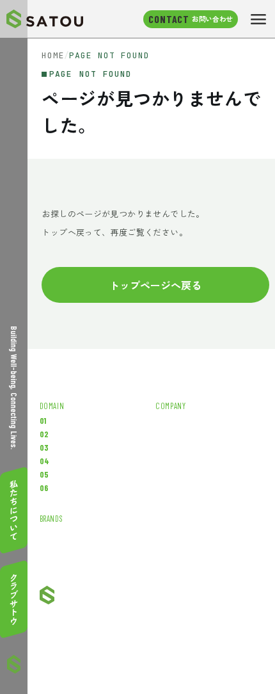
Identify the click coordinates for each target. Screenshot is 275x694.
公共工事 (76, 488)
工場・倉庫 (81, 421)
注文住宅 (76, 475)
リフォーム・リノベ (97, 434)
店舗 (68, 448)
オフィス (76, 461)
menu (258, 19)
